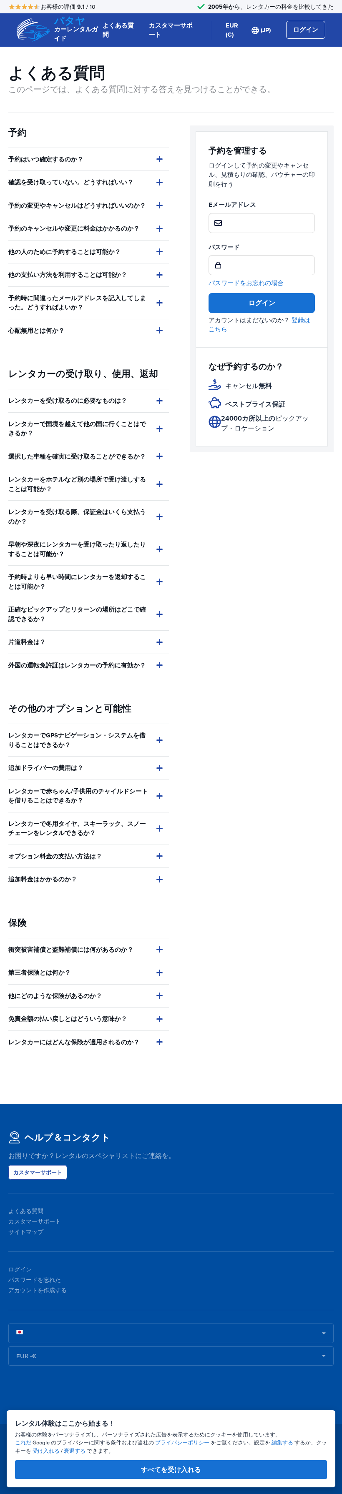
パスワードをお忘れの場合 (246, 283)
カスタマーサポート (171, 30)
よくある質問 (118, 30)
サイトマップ (25, 1232)
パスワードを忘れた (34, 1279)
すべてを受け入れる (171, 1469)
